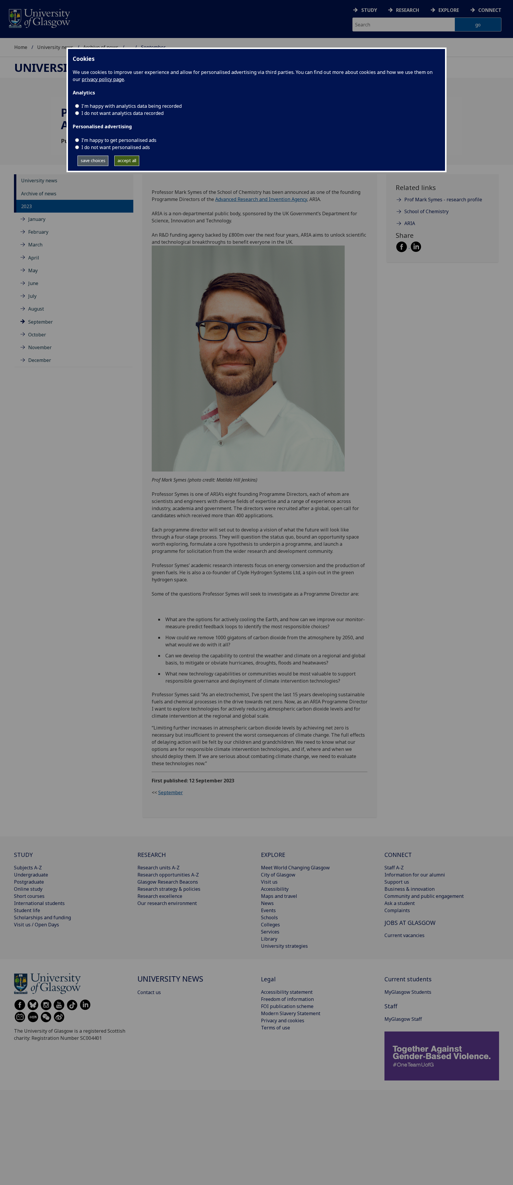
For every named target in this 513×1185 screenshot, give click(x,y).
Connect (489, 10)
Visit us (269, 882)
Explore (448, 10)
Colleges (270, 924)
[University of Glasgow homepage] (39, 17)
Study (369, 10)
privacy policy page (103, 79)
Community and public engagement (424, 896)
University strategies (284, 946)
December (39, 360)
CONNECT (398, 855)
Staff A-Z (394, 867)
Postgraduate (29, 882)
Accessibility (275, 889)
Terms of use (275, 1027)
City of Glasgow (278, 874)
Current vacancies (404, 935)
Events (268, 910)
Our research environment (167, 903)
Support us (396, 882)
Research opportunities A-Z (168, 874)
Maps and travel (279, 896)
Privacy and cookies (282, 1020)
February (38, 232)
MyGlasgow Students (407, 992)
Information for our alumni (414, 874)
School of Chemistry (426, 211)
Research (407, 10)
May (33, 270)
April (33, 257)
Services (270, 931)
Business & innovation (409, 889)
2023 (26, 206)
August (36, 309)
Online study (28, 889)
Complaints (397, 910)
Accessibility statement (287, 992)
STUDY (23, 855)
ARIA (409, 223)
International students (39, 903)
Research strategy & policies (168, 889)
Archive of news (38, 193)
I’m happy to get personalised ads (118, 140)
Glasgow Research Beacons (167, 882)
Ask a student (399, 903)
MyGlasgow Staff (403, 1019)
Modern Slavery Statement (290, 1013)
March (35, 245)
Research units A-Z (158, 867)
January (36, 219)
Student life (27, 910)
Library (269, 939)
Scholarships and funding (42, 917)
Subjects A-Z (28, 867)
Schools (269, 917)
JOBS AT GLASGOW (410, 923)
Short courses (29, 896)
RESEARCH (151, 855)
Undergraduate (31, 874)
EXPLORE (273, 855)
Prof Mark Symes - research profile (443, 200)
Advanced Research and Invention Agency (261, 199)
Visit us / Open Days (36, 924)
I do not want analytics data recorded (122, 113)
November (40, 347)
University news (55, 47)
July (32, 296)
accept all (127, 160)
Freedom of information (287, 999)
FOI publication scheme (287, 1006)
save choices (93, 160)
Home (20, 47)
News (267, 903)
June (33, 283)
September (40, 322)
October (37, 334)
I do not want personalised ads (115, 147)
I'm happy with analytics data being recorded (131, 106)
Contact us (149, 992)
